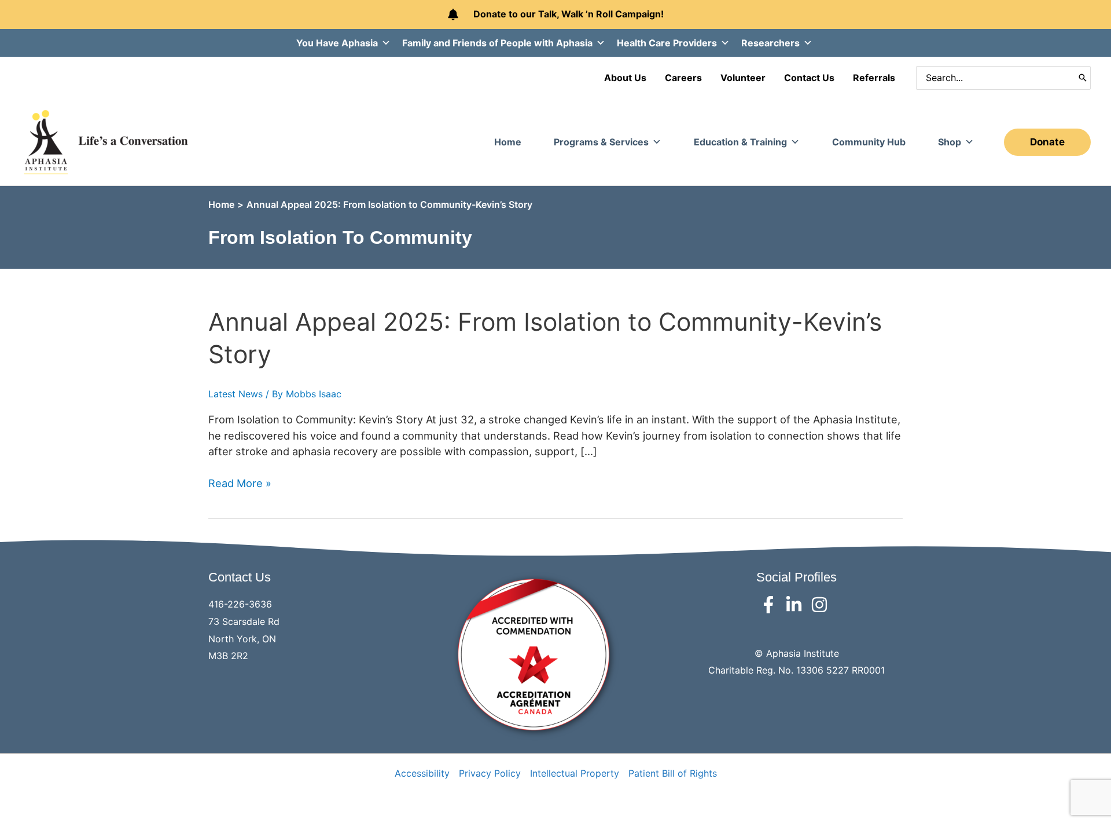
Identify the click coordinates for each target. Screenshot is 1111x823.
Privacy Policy (490, 773)
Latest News (235, 394)
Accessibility (422, 773)
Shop (949, 142)
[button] (1047, 142)
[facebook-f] (771, 604)
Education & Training (740, 142)
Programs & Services (601, 142)
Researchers (770, 43)
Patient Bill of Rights (672, 773)
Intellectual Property (574, 773)
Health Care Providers (667, 43)
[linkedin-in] (796, 604)
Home (507, 142)
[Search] (1082, 78)
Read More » (239, 483)
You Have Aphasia (337, 43)
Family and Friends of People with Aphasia (497, 43)
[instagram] (822, 604)
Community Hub (869, 142)
